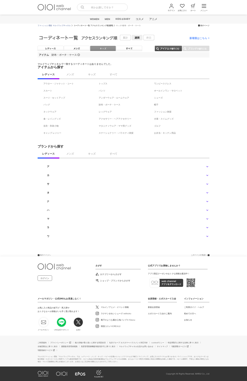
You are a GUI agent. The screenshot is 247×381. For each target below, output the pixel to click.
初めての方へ (190, 313)
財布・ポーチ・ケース (64, 54)
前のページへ (45, 255)
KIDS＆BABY (122, 18)
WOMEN (94, 19)
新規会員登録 (154, 307)
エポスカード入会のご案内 (160, 313)
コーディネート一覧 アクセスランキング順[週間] (93, 25)
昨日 (148, 37)
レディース (50, 48)
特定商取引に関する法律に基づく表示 (183, 342)
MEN (107, 19)
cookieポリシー (157, 342)
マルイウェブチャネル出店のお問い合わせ (136, 346)
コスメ (139, 19)
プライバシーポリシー (59, 342)
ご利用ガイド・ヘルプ (194, 307)
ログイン (45, 278)
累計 (125, 37)
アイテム (168, 48)
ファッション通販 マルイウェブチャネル (54, 25)
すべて (129, 48)
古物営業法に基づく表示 (48, 346)
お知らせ (188, 320)
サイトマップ (162, 346)
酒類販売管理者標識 (69, 346)
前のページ (204, 25)
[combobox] (102, 7)
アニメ (153, 19)
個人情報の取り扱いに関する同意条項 (90, 342)
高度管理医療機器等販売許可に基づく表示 (98, 346)
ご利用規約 (42, 342)
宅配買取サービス (178, 346)
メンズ (77, 48)
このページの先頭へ (199, 255)
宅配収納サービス (45, 350)
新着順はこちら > (199, 38)
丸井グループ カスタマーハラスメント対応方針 (128, 342)
